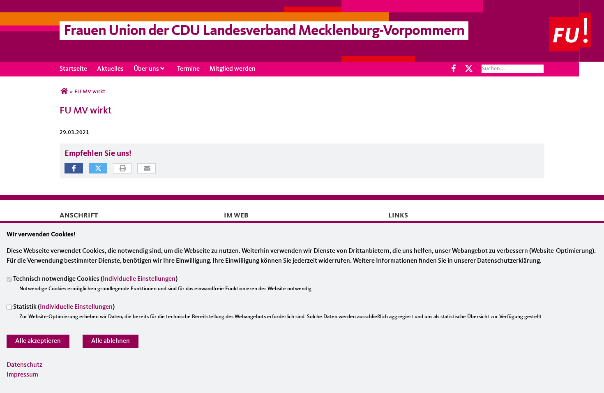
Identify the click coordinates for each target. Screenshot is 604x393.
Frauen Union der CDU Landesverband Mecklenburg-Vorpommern (264, 31)
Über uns (146, 69)
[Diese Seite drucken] (122, 169)
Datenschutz (24, 365)
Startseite (73, 69)
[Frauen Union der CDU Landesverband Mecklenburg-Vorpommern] (64, 92)
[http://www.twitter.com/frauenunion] (468, 69)
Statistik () (64, 307)
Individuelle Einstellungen (139, 279)
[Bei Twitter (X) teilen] (98, 168)
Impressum (22, 375)
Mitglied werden (233, 69)
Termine (188, 69)
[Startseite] (576, 5)
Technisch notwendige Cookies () (95, 279)
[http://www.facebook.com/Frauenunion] (453, 69)
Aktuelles (110, 69)
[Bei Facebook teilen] (74, 168)
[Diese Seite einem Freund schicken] (147, 169)
